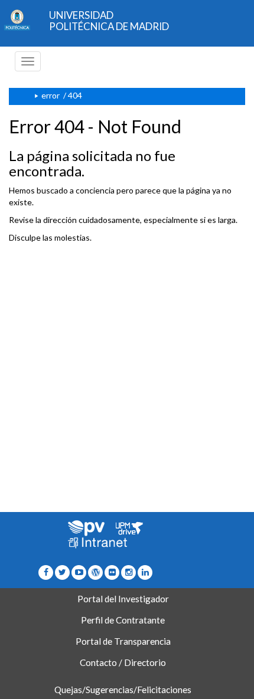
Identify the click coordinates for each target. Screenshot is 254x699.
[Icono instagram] (128, 572)
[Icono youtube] (78, 572)
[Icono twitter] (112, 572)
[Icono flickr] (62, 572)
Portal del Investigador (123, 598)
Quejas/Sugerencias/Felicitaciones (122, 689)
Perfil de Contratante (123, 620)
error (50, 95)
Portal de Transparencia (123, 641)
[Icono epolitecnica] (95, 572)
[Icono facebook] (45, 572)
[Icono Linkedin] (145, 572)
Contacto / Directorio (123, 662)
